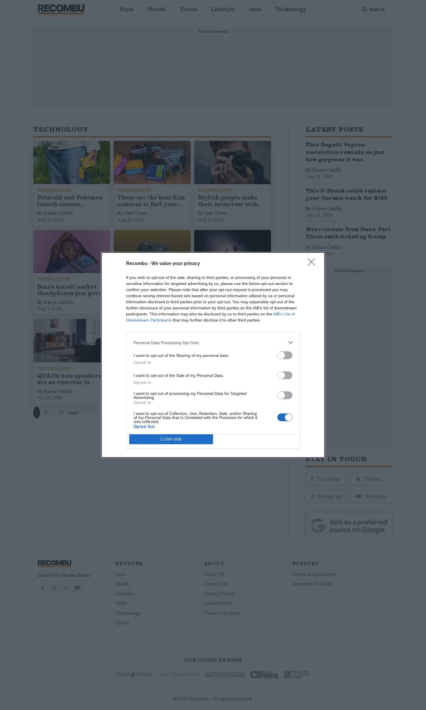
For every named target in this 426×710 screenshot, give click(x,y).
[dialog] (213, 355)
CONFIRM (171, 439)
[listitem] (213, 342)
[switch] (284, 355)
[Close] (313, 263)
